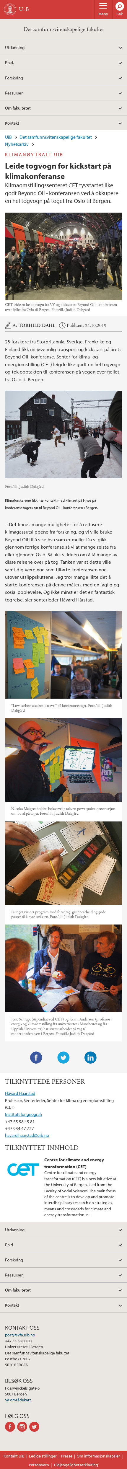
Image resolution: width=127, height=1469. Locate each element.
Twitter (63, 1057)
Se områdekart (18, 1400)
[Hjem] (10, 9)
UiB (8, 137)
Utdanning (15, 47)
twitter (35, 1427)
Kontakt (12, 123)
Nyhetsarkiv (17, 144)
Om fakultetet (18, 108)
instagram (23, 1427)
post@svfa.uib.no (20, 1335)
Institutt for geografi (23, 1114)
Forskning (14, 78)
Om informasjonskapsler (98, 1456)
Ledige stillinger (43, 1456)
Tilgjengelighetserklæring (75, 1465)
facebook (11, 1427)
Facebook (36, 1057)
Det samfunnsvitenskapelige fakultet (63, 29)
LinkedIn (90, 1057)
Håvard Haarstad (20, 1093)
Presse (66, 1456)
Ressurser (14, 93)
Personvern (39, 1465)
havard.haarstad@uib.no (27, 1135)
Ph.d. (9, 62)
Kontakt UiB (14, 1456)
